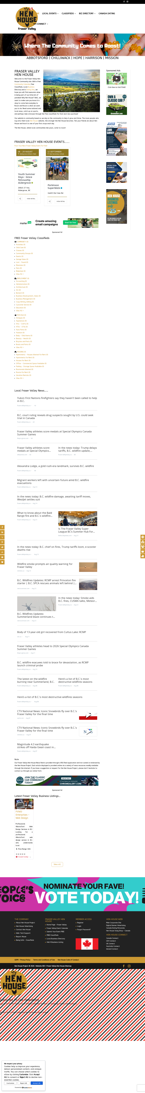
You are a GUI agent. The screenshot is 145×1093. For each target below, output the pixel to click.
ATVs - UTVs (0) (22, 327)
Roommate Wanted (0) (24, 369)
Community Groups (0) (24, 253)
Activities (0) (20, 245)
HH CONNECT (39, 24)
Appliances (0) (21, 321)
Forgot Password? (84, 930)
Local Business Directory (56, 939)
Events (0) (19, 256)
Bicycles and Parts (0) (24, 341)
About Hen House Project (25, 923)
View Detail (31, 198)
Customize (10, 1083)
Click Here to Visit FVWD (117, 87)
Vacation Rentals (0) (23, 375)
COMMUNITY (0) (22, 242)
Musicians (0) (20, 265)
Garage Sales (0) (22, 259)
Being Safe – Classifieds (25, 940)
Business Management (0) (25, 299)
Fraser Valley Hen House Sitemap (59, 966)
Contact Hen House (23, 930)
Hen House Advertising (24, 926)
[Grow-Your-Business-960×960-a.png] (116, 182)
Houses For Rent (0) (23, 361)
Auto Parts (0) (21, 330)
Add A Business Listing (55, 942)
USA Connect (111, 941)
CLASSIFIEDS (68, 14)
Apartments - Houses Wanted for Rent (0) (32, 355)
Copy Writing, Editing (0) (25, 302)
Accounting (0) (21, 281)
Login (79, 926)
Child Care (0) (21, 248)
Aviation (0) (20, 333)
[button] (23, 857)
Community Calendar (22, 84)
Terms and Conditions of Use (44, 960)
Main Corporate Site (113, 923)
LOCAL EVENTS (49, 14)
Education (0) (21, 308)
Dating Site (30, 90)
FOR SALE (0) (21, 315)
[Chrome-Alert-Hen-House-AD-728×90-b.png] (57, 785)
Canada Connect (112, 938)
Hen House (34, 121)
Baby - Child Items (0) (24, 336)
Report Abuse (21, 937)
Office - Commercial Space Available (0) (31, 363)
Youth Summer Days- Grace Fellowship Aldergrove (26, 178)
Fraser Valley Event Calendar (57, 928)
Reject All (23, 1083)
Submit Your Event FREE (55, 932)
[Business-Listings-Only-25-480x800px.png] (116, 223)
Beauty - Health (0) (23, 339)
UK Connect (110, 944)
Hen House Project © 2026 (24, 966)
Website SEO (40, 966)
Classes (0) (20, 250)
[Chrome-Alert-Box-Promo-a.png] (116, 114)
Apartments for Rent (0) (25, 358)
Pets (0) (19, 268)
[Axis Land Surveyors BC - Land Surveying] (116, 155)
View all (57, 864)
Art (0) (18, 290)
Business (31, 87)
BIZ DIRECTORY (86, 14)
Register (80, 923)
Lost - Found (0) (22, 262)
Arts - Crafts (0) (22, 324)
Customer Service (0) (23, 305)
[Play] (117, 78)
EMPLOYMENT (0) (23, 278)
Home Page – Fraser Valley (57, 925)
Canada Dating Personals (115, 928)
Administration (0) (22, 284)
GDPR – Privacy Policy (22, 960)
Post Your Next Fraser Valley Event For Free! (30, 146)
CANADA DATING (107, 14)
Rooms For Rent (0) (23, 372)
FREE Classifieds (52, 935)
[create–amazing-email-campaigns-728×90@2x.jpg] (57, 227)
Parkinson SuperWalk (54, 186)
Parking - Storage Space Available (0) (30, 366)
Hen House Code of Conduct (68, 960)
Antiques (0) (20, 318)
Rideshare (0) (20, 271)
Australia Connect (113, 946)
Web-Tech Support (23, 933)
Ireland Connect (112, 949)
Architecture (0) (22, 287)
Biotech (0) (20, 293)
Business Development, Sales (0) (28, 296)
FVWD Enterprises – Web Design (22, 814)
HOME (36, 14)
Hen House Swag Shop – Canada (118, 931)
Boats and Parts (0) (23, 344)
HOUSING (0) (21, 352)
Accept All (36, 1083)
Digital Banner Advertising (116, 925)
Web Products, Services (23, 807)
